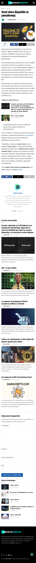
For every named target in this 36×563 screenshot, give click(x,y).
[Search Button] (34, 3)
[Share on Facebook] (14, 44)
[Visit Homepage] (18, 3)
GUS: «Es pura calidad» (17, 116)
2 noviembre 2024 (16, 118)
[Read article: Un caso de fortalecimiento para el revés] (5, 494)
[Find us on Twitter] (4, 555)
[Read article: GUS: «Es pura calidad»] (5, 118)
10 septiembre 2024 (16, 306)
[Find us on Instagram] (6, 555)
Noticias (8, 8)
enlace (20, 170)
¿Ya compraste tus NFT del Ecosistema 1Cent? (16, 377)
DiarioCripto (12, 20)
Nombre (4, 449)
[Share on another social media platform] (31, 44)
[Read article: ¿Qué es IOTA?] (5, 487)
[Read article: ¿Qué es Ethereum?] (5, 516)
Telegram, (30, 135)
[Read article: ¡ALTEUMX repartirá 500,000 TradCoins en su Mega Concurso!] (5, 508)
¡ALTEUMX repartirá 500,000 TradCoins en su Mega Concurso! (22, 507)
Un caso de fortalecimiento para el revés (21, 492)
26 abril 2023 (15, 344)
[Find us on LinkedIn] (11, 555)
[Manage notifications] (31, 554)
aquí (2, 91)
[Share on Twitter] (22, 44)
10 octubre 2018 (15, 487)
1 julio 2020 (14, 494)
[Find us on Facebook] (1, 555)
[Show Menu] (2, 3)
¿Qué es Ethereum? (15, 515)
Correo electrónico (7, 457)
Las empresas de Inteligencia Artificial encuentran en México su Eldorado (14, 302)
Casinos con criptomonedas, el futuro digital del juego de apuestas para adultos (17, 340)
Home (2, 8)
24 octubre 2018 (15, 502)
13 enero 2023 (15, 379)
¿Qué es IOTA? (14, 485)
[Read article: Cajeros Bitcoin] (5, 501)
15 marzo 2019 (14, 510)
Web (2, 466)
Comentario (5, 426)
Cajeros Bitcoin (14, 499)
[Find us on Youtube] (9, 555)
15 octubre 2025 (16, 113)
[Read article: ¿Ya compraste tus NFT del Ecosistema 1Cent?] (18, 390)
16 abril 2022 (22, 20)
